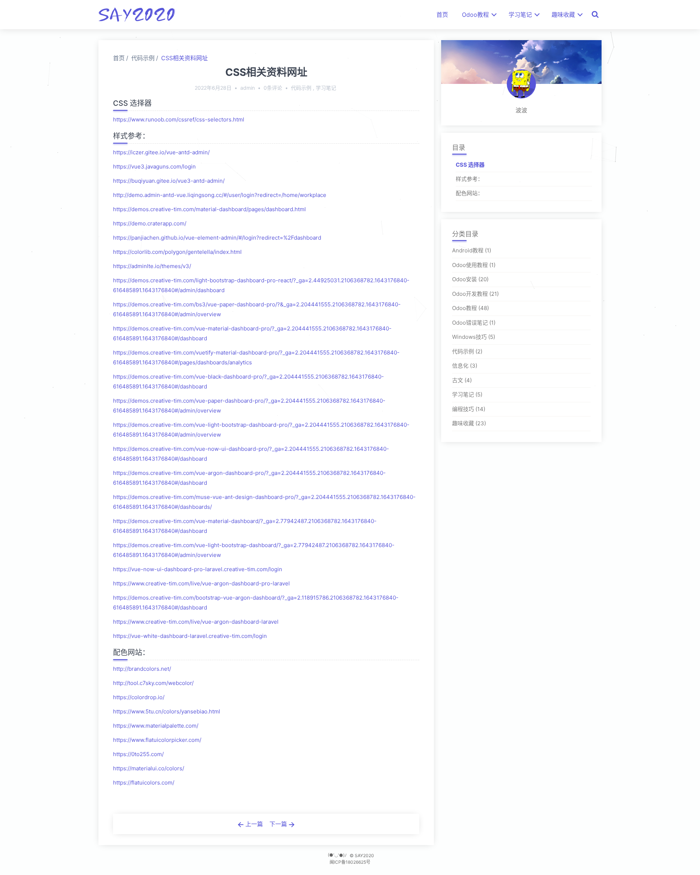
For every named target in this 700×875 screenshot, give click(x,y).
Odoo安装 (464, 279)
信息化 (460, 366)
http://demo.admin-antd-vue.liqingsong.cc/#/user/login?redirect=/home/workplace (219, 194)
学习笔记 (520, 14)
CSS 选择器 (470, 164)
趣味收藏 (563, 14)
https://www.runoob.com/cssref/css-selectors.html (178, 119)
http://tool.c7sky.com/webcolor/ (153, 683)
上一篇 (253, 824)
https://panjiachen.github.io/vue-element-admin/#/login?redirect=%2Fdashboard (217, 237)
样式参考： (469, 178)
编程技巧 (463, 409)
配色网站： (469, 193)
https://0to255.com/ (138, 754)
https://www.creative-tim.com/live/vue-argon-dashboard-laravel (196, 621)
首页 (442, 14)
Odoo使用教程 (470, 265)
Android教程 (467, 250)
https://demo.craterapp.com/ (149, 223)
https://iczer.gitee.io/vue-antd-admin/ (161, 152)
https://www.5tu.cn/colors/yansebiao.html (166, 711)
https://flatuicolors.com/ (143, 782)
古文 (457, 380)
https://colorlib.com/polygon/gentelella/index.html (177, 251)
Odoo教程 (475, 14)
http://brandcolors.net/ (142, 668)
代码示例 (143, 58)
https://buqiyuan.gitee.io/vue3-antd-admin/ (169, 180)
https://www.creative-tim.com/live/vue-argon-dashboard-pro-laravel (201, 583)
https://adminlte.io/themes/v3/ (152, 266)
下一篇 (279, 824)
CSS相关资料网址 (184, 58)
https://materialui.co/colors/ (148, 768)
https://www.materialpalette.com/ (155, 725)
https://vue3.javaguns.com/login (154, 166)
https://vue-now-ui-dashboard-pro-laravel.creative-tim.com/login (197, 569)
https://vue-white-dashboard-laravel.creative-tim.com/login (190, 635)
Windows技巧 (469, 337)
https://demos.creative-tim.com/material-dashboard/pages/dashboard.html (209, 209)
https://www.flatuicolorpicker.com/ (157, 739)
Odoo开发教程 (470, 293)
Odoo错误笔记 (470, 322)
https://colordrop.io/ (138, 697)
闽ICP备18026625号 (350, 862)
